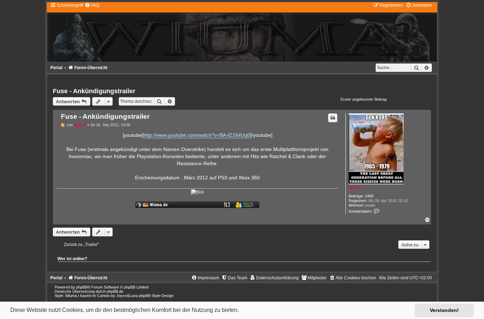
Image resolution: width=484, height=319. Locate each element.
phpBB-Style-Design (156, 295)
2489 (369, 196)
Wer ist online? (72, 259)
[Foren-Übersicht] (242, 32)
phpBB (82, 287)
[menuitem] (92, 5)
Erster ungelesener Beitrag (364, 99)
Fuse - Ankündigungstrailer (94, 91)
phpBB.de (115, 291)
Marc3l (355, 187)
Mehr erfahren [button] (258, 310)
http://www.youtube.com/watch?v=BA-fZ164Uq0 (196, 135)
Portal (56, 67)
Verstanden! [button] (444, 310)
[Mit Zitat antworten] (332, 117)
